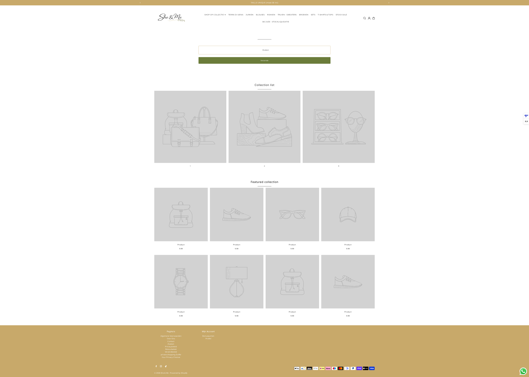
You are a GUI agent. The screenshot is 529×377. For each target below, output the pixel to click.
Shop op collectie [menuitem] (214, 15)
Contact (170, 341)
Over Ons (171, 339)
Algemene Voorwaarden (170, 336)
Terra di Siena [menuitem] (235, 15)
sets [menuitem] (313, 15)
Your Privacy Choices (171, 357)
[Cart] (374, 18)
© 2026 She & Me (161, 373)
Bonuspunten (208, 336)
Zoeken (171, 344)
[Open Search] (364, 18)
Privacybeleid (171, 347)
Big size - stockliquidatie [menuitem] (275, 22)
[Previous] (140, 2)
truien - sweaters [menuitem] (287, 15)
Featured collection (264, 182)
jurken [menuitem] (249, 15)
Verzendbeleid (171, 352)
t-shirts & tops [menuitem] (325, 15)
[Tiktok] (166, 366)
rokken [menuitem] (271, 15)
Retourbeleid (171, 349)
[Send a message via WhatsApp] (523, 371)
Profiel (208, 339)
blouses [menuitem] (260, 15)
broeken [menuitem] (303, 15)
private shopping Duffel (171, 355)
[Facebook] (156, 366)
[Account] (369, 18)
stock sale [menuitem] (341, 15)
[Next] (388, 2)
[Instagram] (161, 366)
